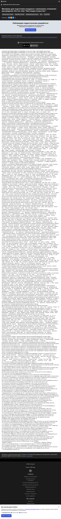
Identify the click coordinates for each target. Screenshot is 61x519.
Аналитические (15, 512)
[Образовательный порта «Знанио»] (3, 1)
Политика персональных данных (30, 484)
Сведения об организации (30, 476)
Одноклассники (30, 503)
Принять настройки (6, 515)
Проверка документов (30, 487)
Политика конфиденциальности (30, 482)
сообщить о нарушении (26, 455)
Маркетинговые (23, 512)
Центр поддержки (30, 496)
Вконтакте (30, 501)
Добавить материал (30, 29)
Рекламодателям (30, 491)
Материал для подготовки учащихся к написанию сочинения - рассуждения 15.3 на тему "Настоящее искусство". (29, 37)
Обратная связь (30, 489)
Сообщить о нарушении (30, 493)
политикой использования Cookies (32, 509)
